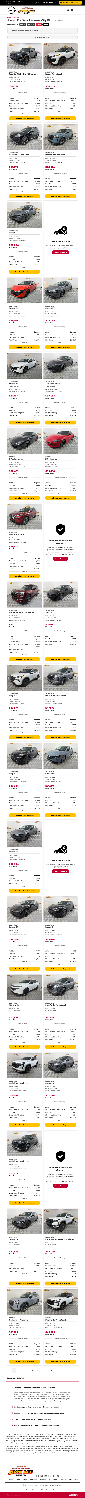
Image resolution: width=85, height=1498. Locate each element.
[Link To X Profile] (42, 1475)
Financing (53, 1479)
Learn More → (60, 559)
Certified (33, 1479)
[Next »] (51, 1370)
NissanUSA (73, 1479)
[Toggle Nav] (82, 10)
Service (43, 1479)
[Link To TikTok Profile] (58, 1475)
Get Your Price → (60, 252)
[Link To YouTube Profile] (50, 1475)
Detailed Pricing (23, 93)
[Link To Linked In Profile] (46, 1475)
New (18, 1479)
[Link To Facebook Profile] (38, 1475)
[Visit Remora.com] (73, 1495)
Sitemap (35, 1490)
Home (11, 1479)
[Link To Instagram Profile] (54, 1475)
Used (25, 1479)
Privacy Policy (45, 1490)
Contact (63, 1479)
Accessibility (57, 1490)
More (23, 114)
